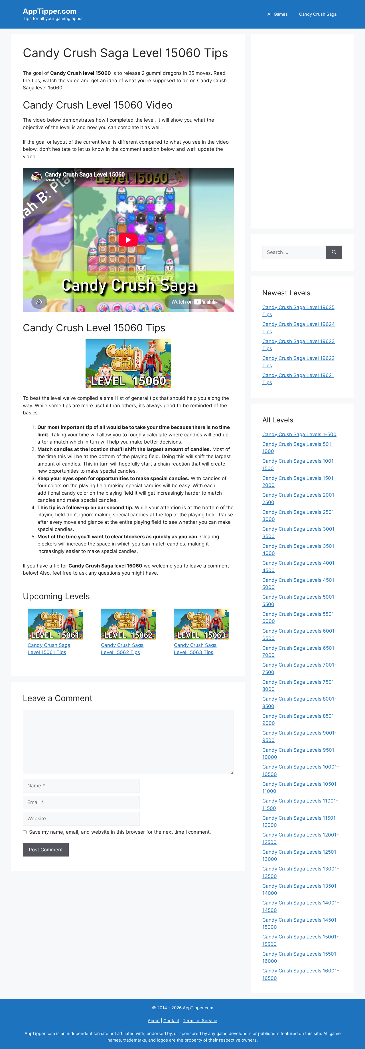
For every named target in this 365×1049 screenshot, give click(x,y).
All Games (277, 14)
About (154, 1020)
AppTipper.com (50, 11)
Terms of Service (200, 1020)
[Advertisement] (302, 131)
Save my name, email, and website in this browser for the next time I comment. (120, 832)
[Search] (334, 252)
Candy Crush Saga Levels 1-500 (299, 434)
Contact (171, 1020)
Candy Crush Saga (317, 14)
